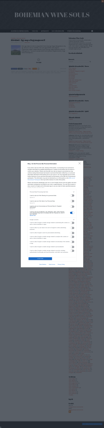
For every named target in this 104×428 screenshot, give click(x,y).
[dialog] (52, 214)
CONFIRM (40, 258)
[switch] (72, 195)
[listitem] (52, 192)
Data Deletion (42, 264)
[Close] (80, 163)
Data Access (52, 264)
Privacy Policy (61, 264)
